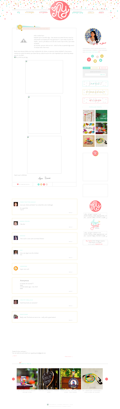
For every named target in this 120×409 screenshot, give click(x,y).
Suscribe (95, 68)
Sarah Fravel (25, 221)
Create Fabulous (26, 300)
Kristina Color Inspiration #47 (36, 28)
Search (86, 68)
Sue (21, 250)
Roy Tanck (89, 241)
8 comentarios (24, 184)
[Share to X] (41, 185)
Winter (22, 235)
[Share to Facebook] (39, 185)
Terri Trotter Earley (28, 202)
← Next (14, 355)
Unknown (23, 266)
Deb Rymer (24, 314)
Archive (103, 68)
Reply (70, 212)
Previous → (69, 356)
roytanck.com (98, 244)
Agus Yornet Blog (64, 406)
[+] (99, 52)
